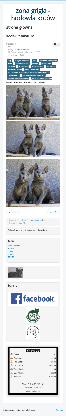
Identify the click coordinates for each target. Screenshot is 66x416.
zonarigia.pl (24, 66)
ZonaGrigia (50, 66)
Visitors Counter (33, 391)
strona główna (14, 245)
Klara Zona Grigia (32, 69)
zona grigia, (47, 63)
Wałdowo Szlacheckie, (48, 60)
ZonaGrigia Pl (37, 66)
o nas (10, 251)
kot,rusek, (12, 66)
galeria (11, 256)
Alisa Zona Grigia (15, 69)
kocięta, (35, 63)
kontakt (11, 248)
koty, (10, 60)
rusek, (10, 63)
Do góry (59, 410)
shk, (34, 60)
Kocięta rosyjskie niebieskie (34, 75)
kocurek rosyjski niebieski (18, 78)
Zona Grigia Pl (13, 75)
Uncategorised (23, 49)
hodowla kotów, (22, 63)
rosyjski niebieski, (22, 60)
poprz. (14, 212)
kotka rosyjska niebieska (42, 78)
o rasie (11, 254)
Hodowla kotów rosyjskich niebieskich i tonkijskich (28, 72)
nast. (52, 212)
